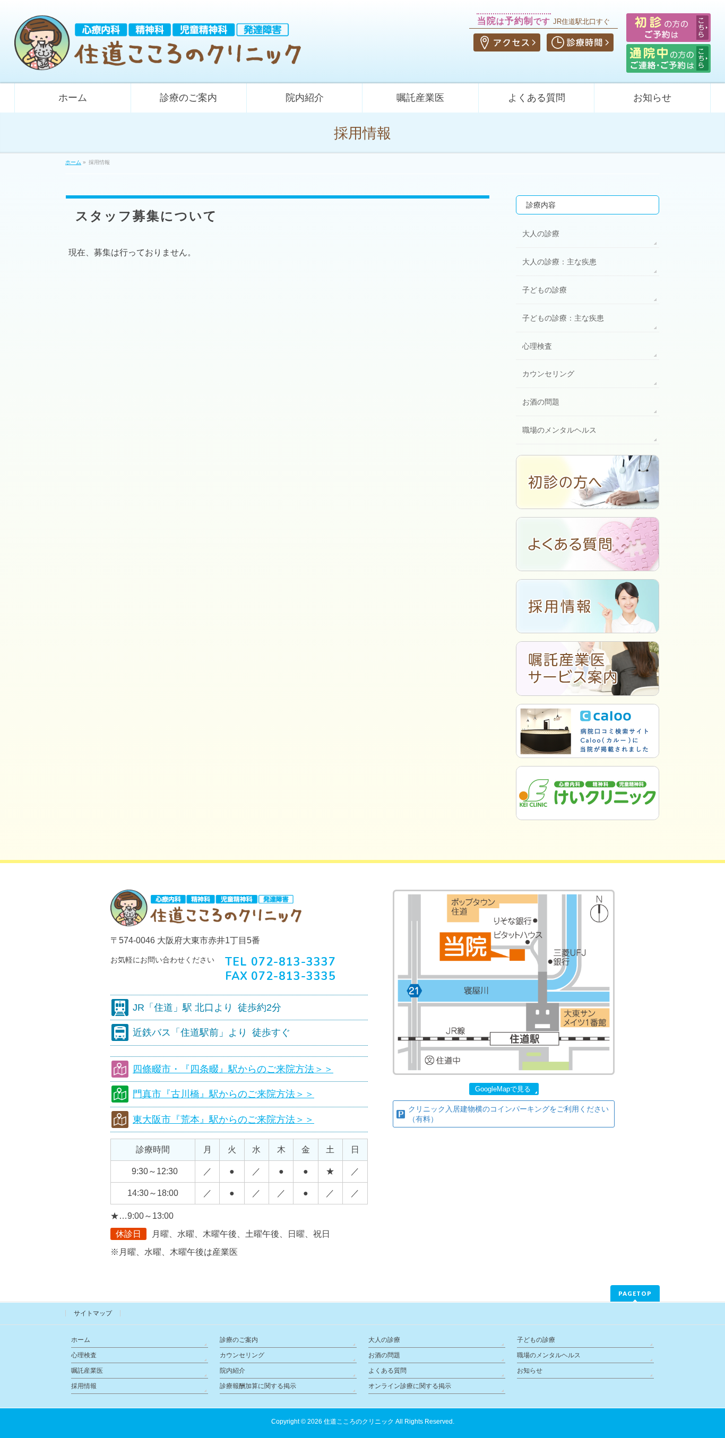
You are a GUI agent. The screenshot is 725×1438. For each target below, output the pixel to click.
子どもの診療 (544, 290)
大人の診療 (540, 233)
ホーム (80, 1340)
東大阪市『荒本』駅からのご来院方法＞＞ (223, 1119)
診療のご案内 (239, 1340)
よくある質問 (387, 1370)
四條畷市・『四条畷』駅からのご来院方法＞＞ (233, 1069)
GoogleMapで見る (503, 1089)
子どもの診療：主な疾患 (563, 318)
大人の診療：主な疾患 (559, 261)
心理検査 (537, 346)
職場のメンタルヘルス (559, 430)
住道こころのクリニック (359, 1421)
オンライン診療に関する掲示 (409, 1386)
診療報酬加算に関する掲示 (258, 1386)
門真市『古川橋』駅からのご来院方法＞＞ (223, 1094)
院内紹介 (232, 1370)
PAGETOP (635, 1293)
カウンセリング (548, 373)
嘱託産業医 (87, 1370)
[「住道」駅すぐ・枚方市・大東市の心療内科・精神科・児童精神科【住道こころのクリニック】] (157, 58)
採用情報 (84, 1386)
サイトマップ (93, 1313)
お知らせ (529, 1370)
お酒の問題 (540, 402)
